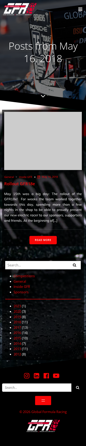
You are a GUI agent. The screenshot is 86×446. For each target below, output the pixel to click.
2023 (17, 306)
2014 (17, 343)
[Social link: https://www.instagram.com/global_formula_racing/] (28, 376)
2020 (17, 311)
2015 (17, 338)
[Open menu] (43, 400)
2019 (17, 317)
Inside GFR (25, 177)
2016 (17, 332)
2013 (17, 348)
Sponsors (21, 292)
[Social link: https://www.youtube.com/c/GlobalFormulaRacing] (58, 376)
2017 (17, 327)
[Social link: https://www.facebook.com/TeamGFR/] (48, 376)
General (9, 177)
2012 (17, 354)
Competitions (24, 276)
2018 (17, 322)
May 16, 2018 (50, 177)
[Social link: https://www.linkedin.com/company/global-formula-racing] (38, 376)
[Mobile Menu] (80, 9)
